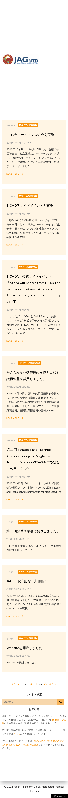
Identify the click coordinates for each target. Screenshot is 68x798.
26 (45, 683)
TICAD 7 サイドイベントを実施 (29, 205)
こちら (16, 734)
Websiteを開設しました (24, 648)
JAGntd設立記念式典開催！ (26, 581)
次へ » (52, 683)
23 (30, 683)
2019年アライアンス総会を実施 (30, 135)
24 (35, 683)
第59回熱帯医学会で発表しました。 (33, 531)
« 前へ (15, 683)
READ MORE (12, 174)
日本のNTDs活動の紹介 (29, 363)
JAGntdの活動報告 (28, 125)
